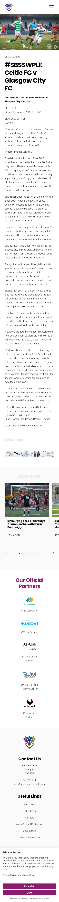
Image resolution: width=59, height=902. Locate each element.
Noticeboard (30, 810)
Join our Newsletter (29, 837)
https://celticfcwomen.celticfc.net (24, 425)
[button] (7, 553)
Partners (29, 817)
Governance (29, 830)
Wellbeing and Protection (29, 824)
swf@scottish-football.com (29, 783)
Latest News (29, 804)
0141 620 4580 (29, 779)
